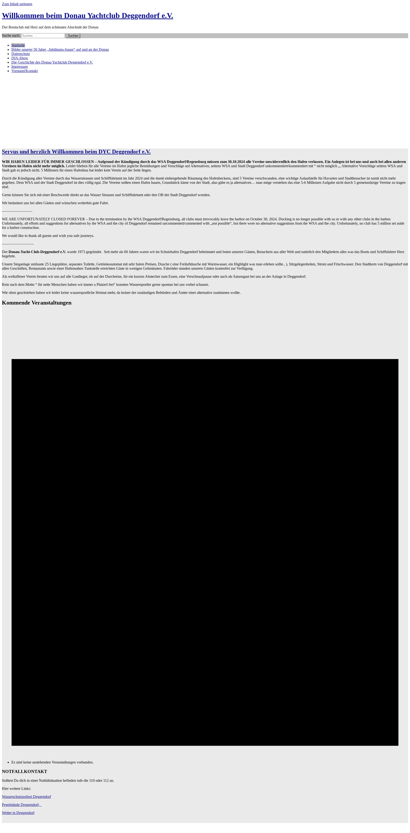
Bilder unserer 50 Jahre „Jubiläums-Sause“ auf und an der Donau (60, 49)
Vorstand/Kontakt (24, 71)
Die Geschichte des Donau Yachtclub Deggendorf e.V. (52, 62)
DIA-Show (19, 58)
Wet (5, 813)
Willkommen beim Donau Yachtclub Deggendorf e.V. (87, 15)
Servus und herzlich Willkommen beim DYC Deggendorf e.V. (76, 151)
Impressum (19, 67)
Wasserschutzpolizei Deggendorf (26, 797)
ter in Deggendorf (21, 813)
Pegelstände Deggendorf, (22, 805)
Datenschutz (20, 54)
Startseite (18, 45)
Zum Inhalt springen (17, 4)
